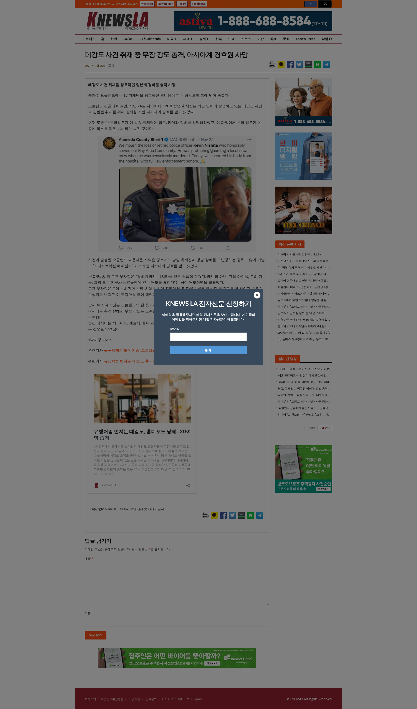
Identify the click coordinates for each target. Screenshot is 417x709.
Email (174, 329)
